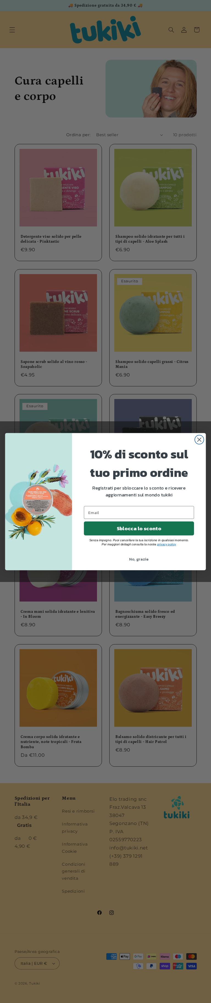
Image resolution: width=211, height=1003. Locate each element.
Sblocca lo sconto (139, 528)
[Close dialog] (199, 439)
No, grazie (139, 559)
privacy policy (166, 544)
